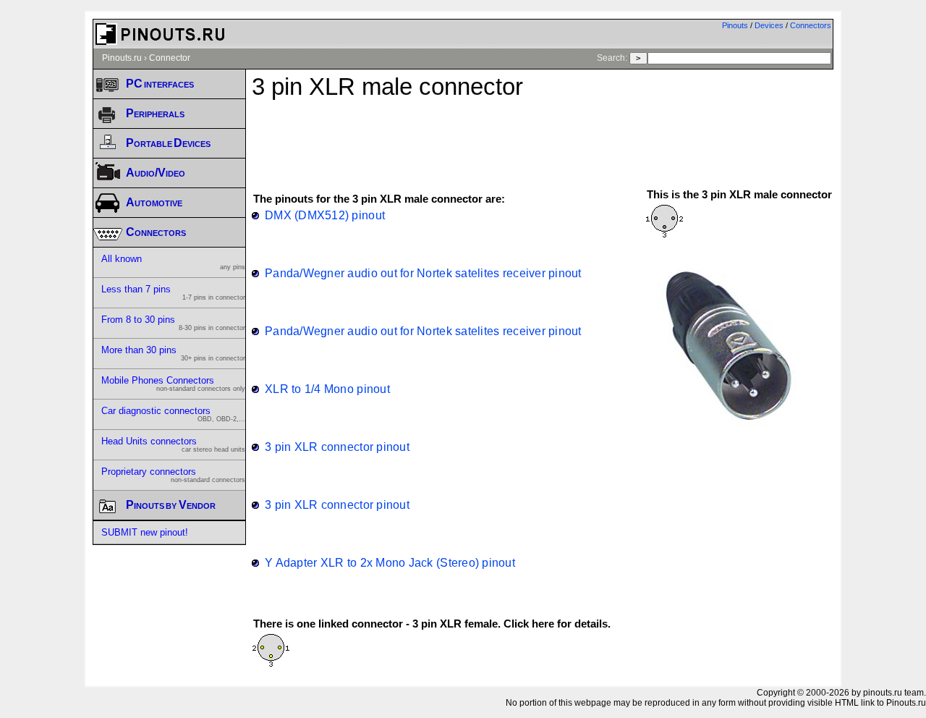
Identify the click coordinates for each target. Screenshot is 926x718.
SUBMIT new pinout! (144, 532)
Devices (769, 25)
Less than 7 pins (173, 292)
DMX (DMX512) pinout (325, 214)
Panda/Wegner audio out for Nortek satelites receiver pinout (423, 272)
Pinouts (735, 25)
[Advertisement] (542, 136)
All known (173, 262)
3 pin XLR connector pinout (337, 446)
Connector (169, 58)
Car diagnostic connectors (173, 414)
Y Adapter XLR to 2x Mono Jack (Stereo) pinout (390, 562)
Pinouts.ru (122, 58)
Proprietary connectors (173, 474)
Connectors (810, 25)
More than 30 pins (173, 353)
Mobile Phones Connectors (173, 383)
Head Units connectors (173, 444)
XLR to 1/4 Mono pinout (327, 388)
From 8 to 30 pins (173, 322)
